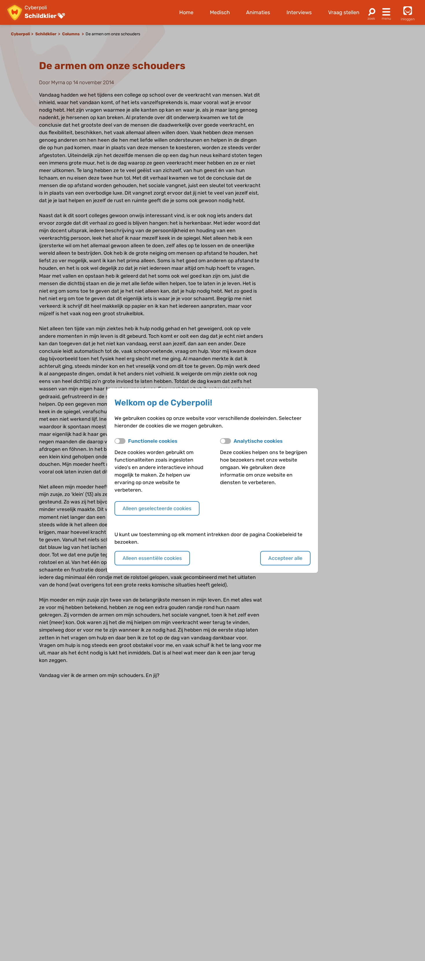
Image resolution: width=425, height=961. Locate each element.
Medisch (220, 12)
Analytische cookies (258, 441)
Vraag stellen (343, 12)
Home (186, 12)
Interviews (299, 12)
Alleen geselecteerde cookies (157, 508)
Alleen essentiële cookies (152, 558)
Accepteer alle (285, 558)
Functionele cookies (152, 441)
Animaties (258, 12)
